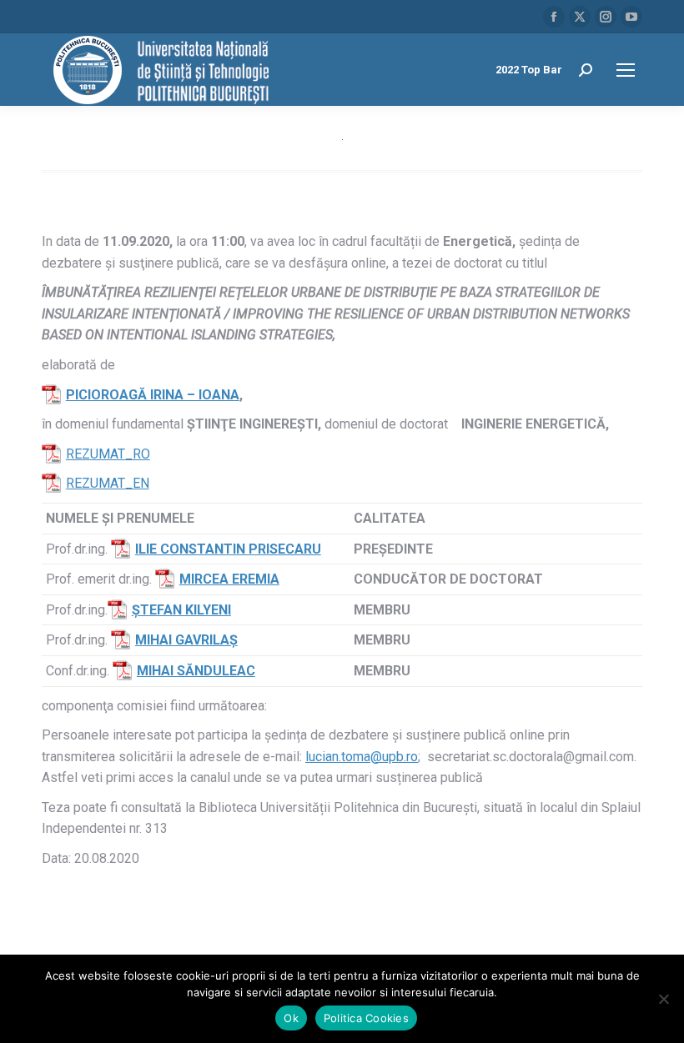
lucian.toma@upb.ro (361, 757)
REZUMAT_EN (107, 483)
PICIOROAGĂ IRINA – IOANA (152, 395)
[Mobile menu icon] (625, 70)
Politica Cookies (366, 1018)
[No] (663, 998)
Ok (291, 1018)
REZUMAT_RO (108, 454)
